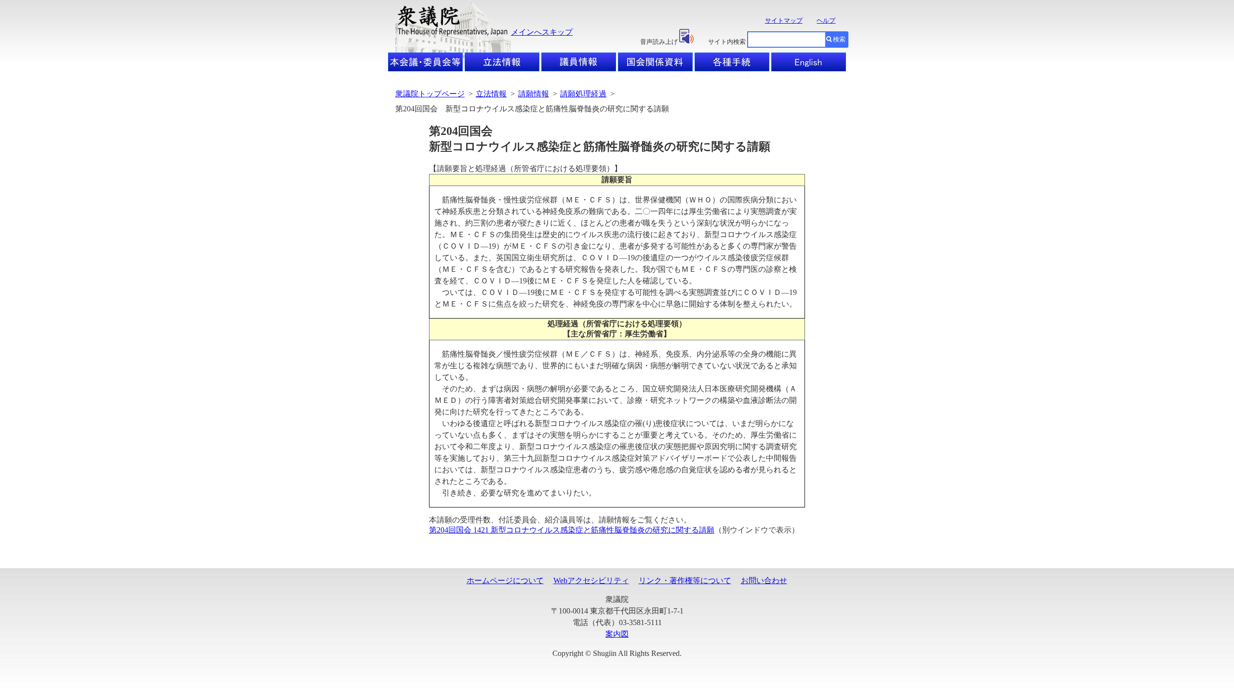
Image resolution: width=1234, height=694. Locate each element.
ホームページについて (505, 580)
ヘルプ (826, 20)
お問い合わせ (764, 580)
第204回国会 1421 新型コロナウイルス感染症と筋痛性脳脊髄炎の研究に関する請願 (571, 530)
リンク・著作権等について (685, 580)
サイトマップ (784, 20)
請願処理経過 (583, 94)
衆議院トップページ (430, 94)
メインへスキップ (542, 32)
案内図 (617, 634)
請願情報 (533, 94)
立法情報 (491, 94)
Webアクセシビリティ (591, 580)
